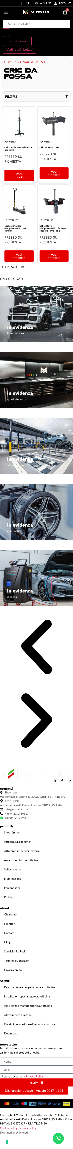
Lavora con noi (13, 970)
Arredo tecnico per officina (21, 860)
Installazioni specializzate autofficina (27, 996)
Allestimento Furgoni (17, 1015)
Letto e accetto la (24, 1076)
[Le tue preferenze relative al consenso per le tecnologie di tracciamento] (7, 1142)
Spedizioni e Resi (14, 951)
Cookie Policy (8, 1128)
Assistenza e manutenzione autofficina (28, 1005)
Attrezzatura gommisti (18, 841)
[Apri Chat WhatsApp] (58, 1138)
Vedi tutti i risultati (19, 49)
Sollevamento (12, 869)
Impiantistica (12, 888)
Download (10, 1033)
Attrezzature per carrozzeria (22, 851)
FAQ (7, 942)
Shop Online (11, 832)
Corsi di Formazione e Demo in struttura (29, 1024)
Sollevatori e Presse (30, 62)
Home (8, 62)
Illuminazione (12, 878)
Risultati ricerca (17, 41)
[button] (5, 12)
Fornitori (10, 923)
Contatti (9, 933)
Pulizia (8, 897)
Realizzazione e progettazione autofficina (29, 987)
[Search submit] (6, 32)
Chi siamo (10, 914)
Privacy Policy (35, 1076)
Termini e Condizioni (17, 960)
